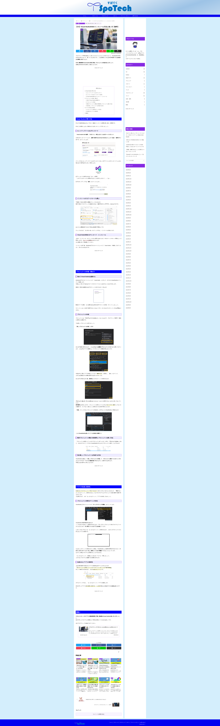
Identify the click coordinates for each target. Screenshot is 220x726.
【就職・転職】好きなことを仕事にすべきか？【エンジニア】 (135, 150)
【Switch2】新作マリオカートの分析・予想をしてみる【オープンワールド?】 (135, 145)
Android (135, 68)
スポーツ (135, 83)
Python (135, 74)
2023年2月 (128, 238)
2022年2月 (128, 274)
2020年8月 (128, 308)
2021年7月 (128, 289)
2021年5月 (128, 295)
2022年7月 (128, 260)
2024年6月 (128, 193)
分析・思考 (135, 98)
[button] (144, 160)
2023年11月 (128, 211)
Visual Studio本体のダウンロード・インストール (97, 96)
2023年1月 (128, 241)
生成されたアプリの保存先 (92, 111)
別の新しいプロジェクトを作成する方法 (95, 105)
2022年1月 (128, 278)
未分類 (135, 101)
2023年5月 (128, 229)
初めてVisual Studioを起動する (93, 100)
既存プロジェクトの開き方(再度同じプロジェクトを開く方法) (99, 103)
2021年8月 (128, 287)
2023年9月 (128, 217)
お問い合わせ (142, 722)
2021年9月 (128, 284)
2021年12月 (128, 280)
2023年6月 (128, 226)
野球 (135, 104)
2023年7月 (128, 223)
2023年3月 (128, 235)
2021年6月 (128, 293)
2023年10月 (128, 214)
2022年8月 (128, 256)
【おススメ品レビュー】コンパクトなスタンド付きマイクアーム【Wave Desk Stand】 (135, 135)
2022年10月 (128, 250)
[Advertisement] (87, 77)
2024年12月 (128, 178)
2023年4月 (128, 232)
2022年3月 (128, 271)
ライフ (135, 95)
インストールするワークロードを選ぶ (94, 94)
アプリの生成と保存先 (90, 107)
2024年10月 (128, 184)
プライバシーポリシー (135, 722)
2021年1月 (128, 299)
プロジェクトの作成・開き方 (92, 98)
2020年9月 (128, 304)
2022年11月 (128, 247)
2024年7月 (128, 190)
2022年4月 (128, 269)
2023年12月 (128, 208)
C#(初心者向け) (91, 23)
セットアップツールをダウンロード (94, 92)
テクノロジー (135, 86)
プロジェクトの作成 (91, 102)
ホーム (111, 722)
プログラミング (82, 23)
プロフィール (116, 722)
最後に (87, 113)
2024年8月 (128, 187)
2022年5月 (128, 265)
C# (77, 23)
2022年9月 (128, 253)
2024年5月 (128, 196)
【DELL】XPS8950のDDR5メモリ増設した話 (135, 140)
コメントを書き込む (99, 714)
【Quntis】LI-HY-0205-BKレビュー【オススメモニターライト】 (135, 155)
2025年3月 (128, 172)
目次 (97, 88)
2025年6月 (128, 169)
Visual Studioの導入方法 (91, 90)
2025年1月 (128, 175)
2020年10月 (128, 302)
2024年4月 (128, 199)
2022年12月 (128, 244)
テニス (135, 89)
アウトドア (135, 80)
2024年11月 (128, 181)
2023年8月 (128, 220)
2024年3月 (128, 202)
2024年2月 (128, 205)
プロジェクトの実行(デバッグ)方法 (94, 109)
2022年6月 (128, 262)
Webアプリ (135, 77)
